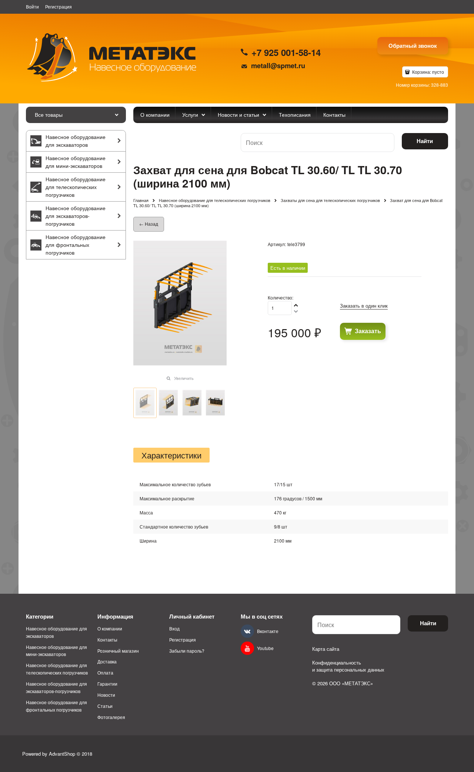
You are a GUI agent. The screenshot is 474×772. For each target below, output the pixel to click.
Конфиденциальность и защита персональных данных (348, 666)
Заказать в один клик (364, 305)
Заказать (368, 331)
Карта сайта (325, 648)
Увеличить (184, 378)
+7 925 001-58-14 (286, 52)
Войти (32, 6)
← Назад (148, 224)
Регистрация (58, 6)
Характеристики (171, 455)
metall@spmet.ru (278, 65)
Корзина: (427, 72)
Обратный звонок (412, 46)
